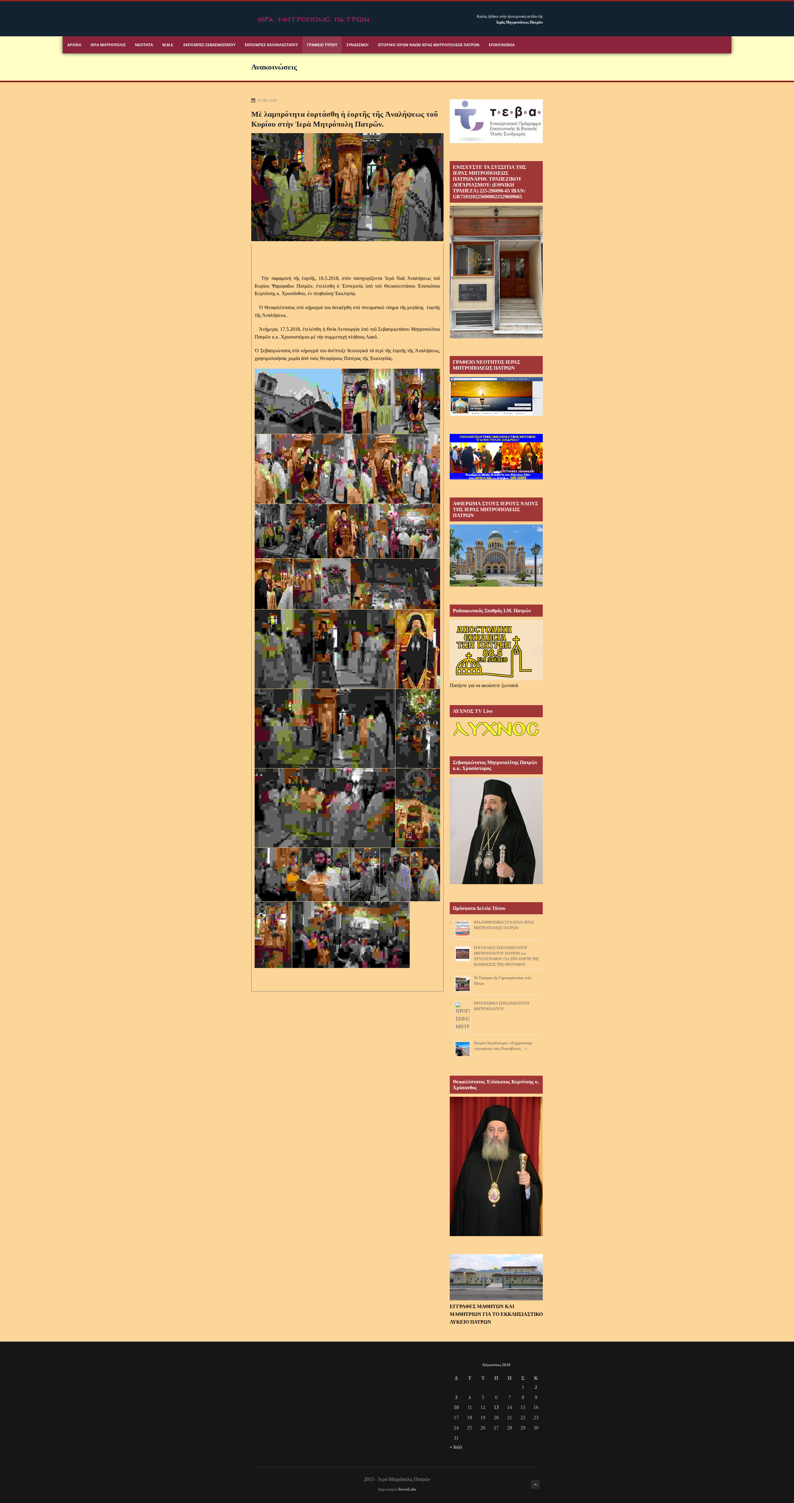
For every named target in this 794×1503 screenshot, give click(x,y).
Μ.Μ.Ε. (168, 44)
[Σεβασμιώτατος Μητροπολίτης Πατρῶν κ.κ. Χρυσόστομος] (496, 882)
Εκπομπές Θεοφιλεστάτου (271, 44)
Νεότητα (144, 44)
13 (496, 1407)
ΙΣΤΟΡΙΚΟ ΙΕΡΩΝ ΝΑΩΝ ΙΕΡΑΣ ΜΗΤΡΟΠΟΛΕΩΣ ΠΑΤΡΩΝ (429, 44)
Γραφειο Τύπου (322, 44)
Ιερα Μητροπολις (108, 44)
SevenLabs (407, 1489)
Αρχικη (74, 44)
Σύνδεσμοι (357, 44)
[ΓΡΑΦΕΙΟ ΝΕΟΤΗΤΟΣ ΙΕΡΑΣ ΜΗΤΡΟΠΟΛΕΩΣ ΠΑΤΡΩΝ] (496, 414)
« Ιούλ (456, 1447)
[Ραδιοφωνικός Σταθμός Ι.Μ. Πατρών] (496, 650)
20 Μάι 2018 (266, 100)
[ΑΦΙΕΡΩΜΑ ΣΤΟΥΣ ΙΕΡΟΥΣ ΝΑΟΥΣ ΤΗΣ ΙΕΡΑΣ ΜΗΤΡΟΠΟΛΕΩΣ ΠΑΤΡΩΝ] (496, 584)
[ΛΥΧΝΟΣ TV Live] (496, 736)
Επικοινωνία (502, 44)
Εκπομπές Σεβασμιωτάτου (209, 44)
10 (456, 1407)
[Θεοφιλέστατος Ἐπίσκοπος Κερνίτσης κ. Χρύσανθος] (496, 1234)
